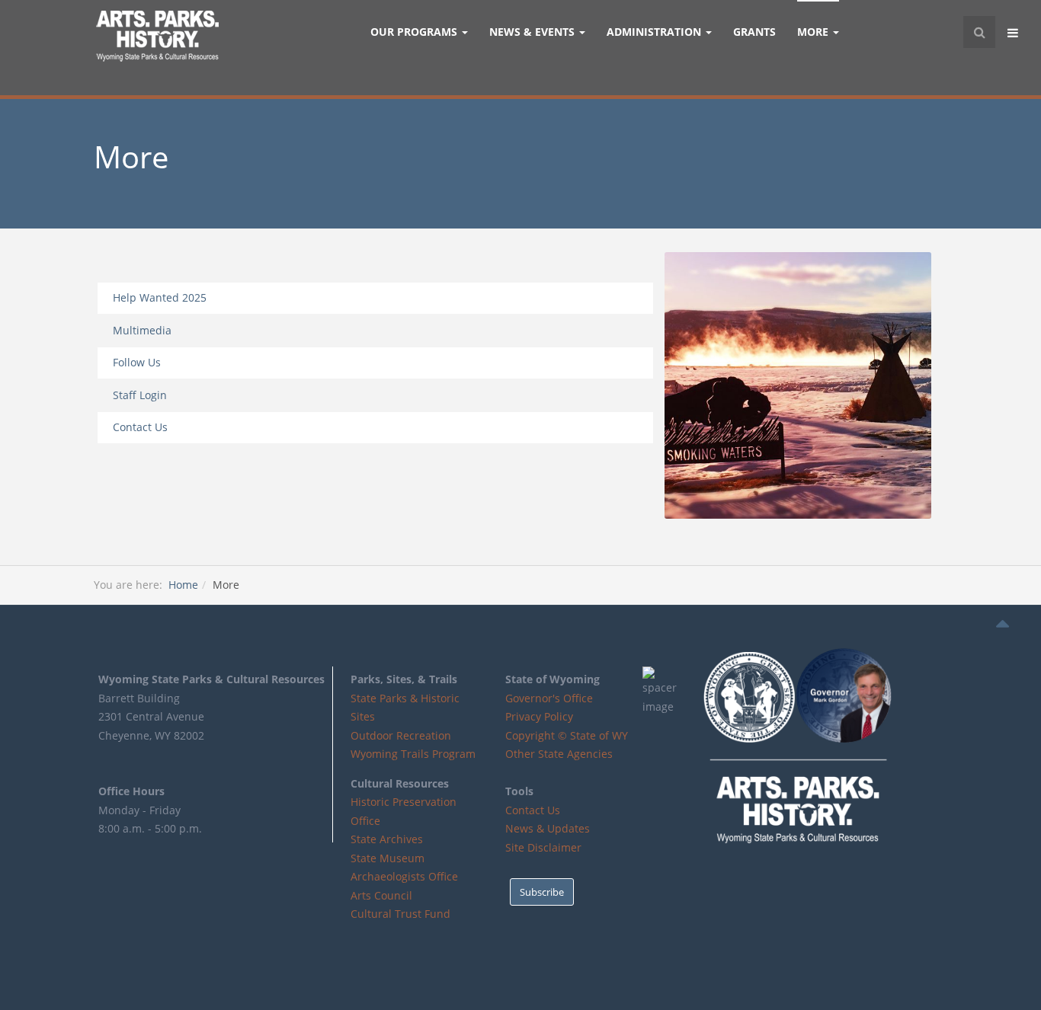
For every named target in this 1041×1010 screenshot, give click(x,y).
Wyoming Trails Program (413, 753)
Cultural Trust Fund (400, 913)
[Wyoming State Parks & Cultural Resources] (157, 38)
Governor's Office (549, 698)
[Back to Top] (1002, 624)
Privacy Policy (539, 716)
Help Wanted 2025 (160, 297)
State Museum (387, 858)
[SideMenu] (1014, 32)
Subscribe (542, 892)
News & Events (533, 31)
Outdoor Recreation (401, 735)
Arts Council (381, 895)
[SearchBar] (979, 32)
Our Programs (415, 31)
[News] (798, 385)
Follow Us (137, 362)
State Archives (387, 839)
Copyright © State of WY (566, 735)
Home (183, 584)
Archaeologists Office (404, 876)
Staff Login (140, 395)
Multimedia (142, 330)
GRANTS (754, 31)
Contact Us (140, 427)
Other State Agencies (559, 753)
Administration (655, 31)
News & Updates (547, 828)
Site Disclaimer (543, 847)
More (814, 31)
